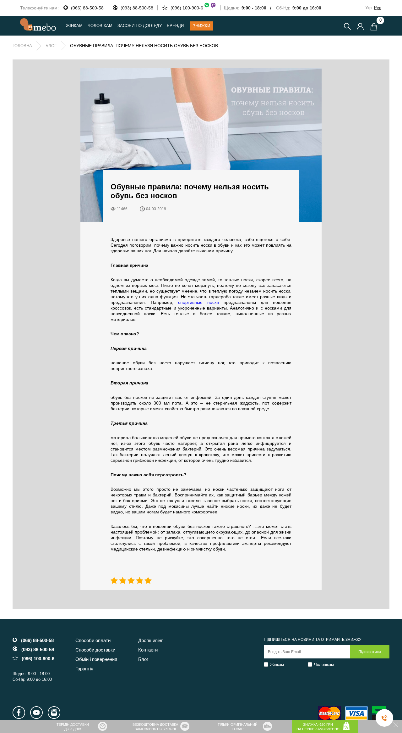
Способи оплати (93, 640)
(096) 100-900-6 (187, 7)
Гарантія (84, 668)
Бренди (175, 26)
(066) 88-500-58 (87, 7)
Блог (51, 45)
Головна (22, 45)
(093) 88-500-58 (137, 7)
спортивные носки (198, 302)
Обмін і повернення (96, 659)
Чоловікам (324, 664)
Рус (377, 7)
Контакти (148, 649)
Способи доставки (95, 649)
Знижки (201, 26)
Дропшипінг (150, 640)
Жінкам (277, 664)
